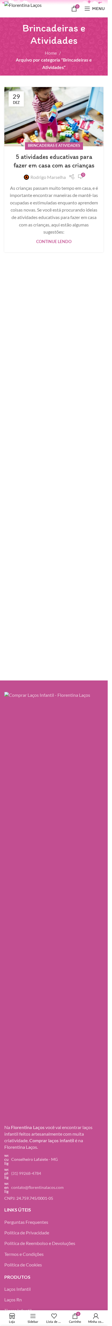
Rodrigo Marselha (48, 177)
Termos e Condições (24, 1254)
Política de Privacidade (26, 1232)
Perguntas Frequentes (26, 1222)
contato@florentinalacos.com (37, 1187)
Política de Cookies (23, 1264)
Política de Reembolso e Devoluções (39, 1243)
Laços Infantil (17, 1289)
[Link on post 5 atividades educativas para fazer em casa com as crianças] (53, 116)
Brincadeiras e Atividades (54, 145)
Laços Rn (13, 1299)
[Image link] (53, 906)
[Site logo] (34, 8)
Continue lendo (54, 242)
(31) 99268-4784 (26, 1173)
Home (51, 53)
